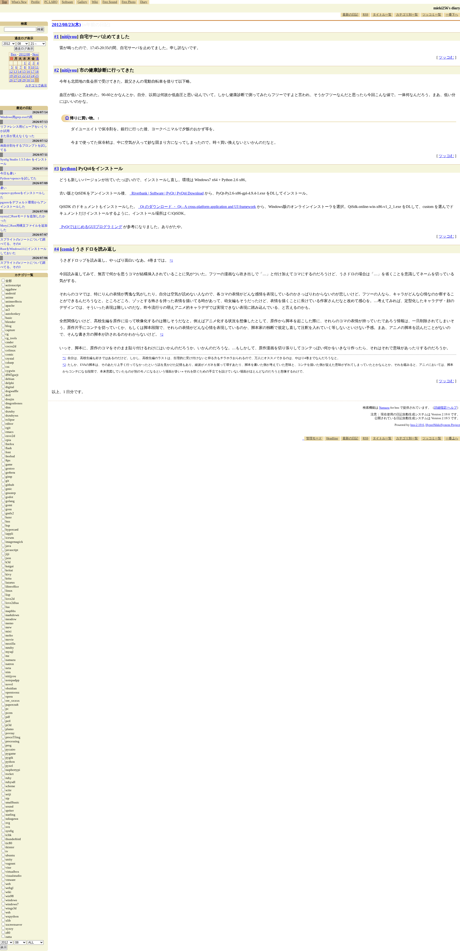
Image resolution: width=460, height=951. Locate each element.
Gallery (82, 2)
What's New (19, 2)
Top (4, 2)
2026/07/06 (40, 258)
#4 (56, 249)
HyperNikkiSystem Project (443, 425)
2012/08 (24, 54)
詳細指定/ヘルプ (445, 407)
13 (15, 71)
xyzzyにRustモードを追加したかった (22, 218)
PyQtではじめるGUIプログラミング (91, 227)
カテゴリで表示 (36, 85)
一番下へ (452, 14)
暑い (3, 188)
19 (11, 76)
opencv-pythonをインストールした (22, 195)
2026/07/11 (40, 154)
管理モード (314, 438)
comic (67, 249)
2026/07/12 (40, 141)
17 (32, 71)
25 (37, 76)
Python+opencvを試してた (18, 178)
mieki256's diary (446, 8)
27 (15, 80)
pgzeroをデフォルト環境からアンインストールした (23, 204)
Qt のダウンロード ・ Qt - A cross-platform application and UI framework (198, 207)
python (69, 168)
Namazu (384, 407)
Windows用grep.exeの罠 (16, 117)
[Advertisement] (373, 455)
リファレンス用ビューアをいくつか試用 (23, 129)
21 (19, 76)
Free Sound (110, 2)
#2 (56, 70)
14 (19, 71)
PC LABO (50, 2)
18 (37, 71)
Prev (14, 54)
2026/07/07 (40, 234)
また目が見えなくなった (17, 136)
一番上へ (452, 438)
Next (35, 54)
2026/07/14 (40, 112)
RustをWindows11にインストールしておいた (23, 251)
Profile (35, 2)
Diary (143, 2)
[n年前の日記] (96, 24)
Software (67, 2)
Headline (332, 438)
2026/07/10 (40, 168)
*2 (64, 365)
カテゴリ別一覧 (407, 14)
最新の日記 (350, 14)
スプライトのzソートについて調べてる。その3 (22, 265)
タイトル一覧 (382, 14)
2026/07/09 (40, 183)
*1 (64, 358)
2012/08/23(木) (66, 24)
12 (11, 71)
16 (28, 71)
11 (37, 67)
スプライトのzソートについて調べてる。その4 (22, 242)
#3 (56, 168)
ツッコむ (446, 57)
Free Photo (129, 2)
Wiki (95, 2)
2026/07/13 (40, 122)
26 (11, 80)
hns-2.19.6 (417, 425)
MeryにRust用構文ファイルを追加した (23, 228)
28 (19, 80)
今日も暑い (8, 173)
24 (32, 76)
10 (32, 67)
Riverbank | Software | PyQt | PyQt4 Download (168, 193)
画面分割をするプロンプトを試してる (23, 148)
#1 (56, 36)
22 (24, 76)
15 (24, 71)
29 (24, 80)
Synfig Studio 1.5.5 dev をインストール (23, 162)
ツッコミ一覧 (431, 14)
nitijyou (69, 36)
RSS (365, 14)
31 (32, 80)
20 (15, 76)
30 (28, 80)
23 (28, 76)
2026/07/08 (40, 211)
